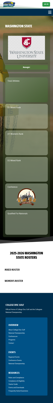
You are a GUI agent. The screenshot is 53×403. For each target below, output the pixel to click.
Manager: (26, 67)
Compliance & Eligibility (17, 381)
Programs (12, 340)
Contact (11, 343)
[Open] (49, 12)
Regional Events (14, 357)
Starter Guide (13, 384)
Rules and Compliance (16, 377)
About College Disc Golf (17, 330)
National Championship (17, 333)
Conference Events (15, 360)
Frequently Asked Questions (18, 391)
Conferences (13, 336)
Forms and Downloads (16, 387)
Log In (46, 4)
